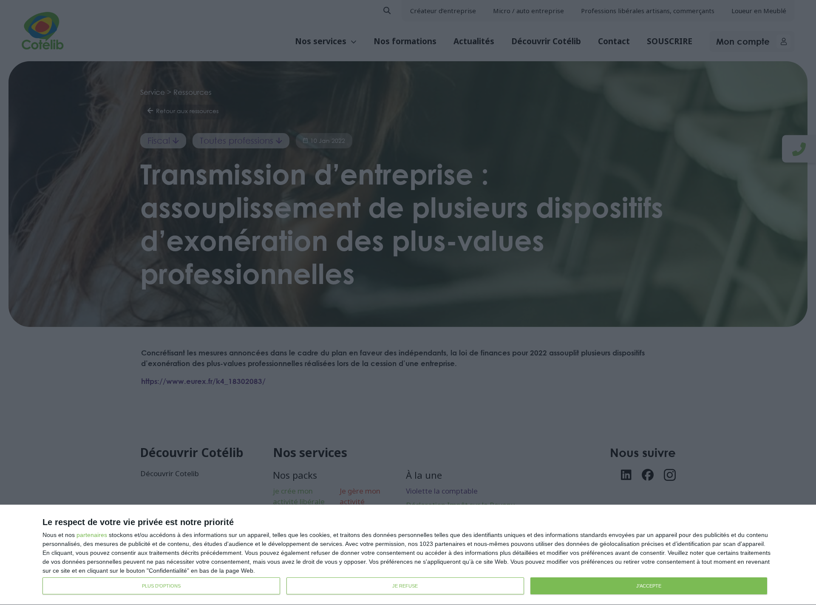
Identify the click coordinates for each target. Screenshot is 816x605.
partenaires (91, 535)
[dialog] (408, 555)
